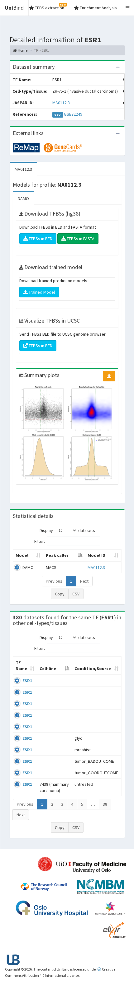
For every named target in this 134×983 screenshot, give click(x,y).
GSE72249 (73, 114)
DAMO (23, 198)
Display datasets (67, 530)
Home (22, 50)
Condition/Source (92, 668)
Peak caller (57, 555)
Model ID (96, 555)
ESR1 (27, 680)
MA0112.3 (61, 102)
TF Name (21, 665)
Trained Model (41, 292)
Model (22, 555)
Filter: (39, 541)
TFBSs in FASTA (80, 238)
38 (105, 804)
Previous (54, 581)
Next (84, 581)
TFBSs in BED (40, 238)
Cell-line (48, 668)
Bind (14, 7)
